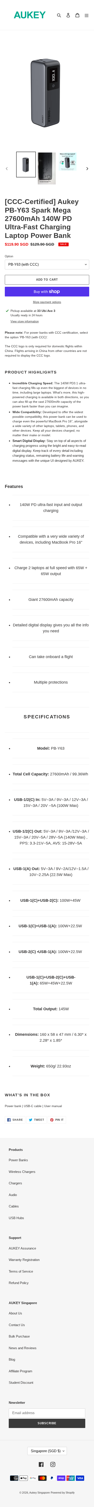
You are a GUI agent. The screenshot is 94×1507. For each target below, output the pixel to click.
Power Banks (18, 1160)
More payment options (47, 302)
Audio (13, 1195)
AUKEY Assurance (22, 1248)
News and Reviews (23, 1348)
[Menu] (86, 15)
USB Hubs (16, 1218)
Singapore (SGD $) (46, 1451)
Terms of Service (21, 1271)
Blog (12, 1359)
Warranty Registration (24, 1260)
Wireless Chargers (22, 1172)
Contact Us (17, 1325)
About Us (15, 1313)
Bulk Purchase (19, 1336)
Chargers (15, 1183)
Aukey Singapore (39, 1492)
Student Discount (21, 1382)
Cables (14, 1206)
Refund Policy (19, 1283)
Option (9, 256)
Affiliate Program (20, 1371)
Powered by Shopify (63, 1492)
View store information (24, 321)
